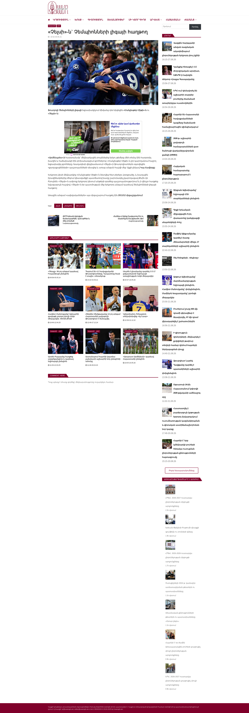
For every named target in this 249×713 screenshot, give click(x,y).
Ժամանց (189, 20)
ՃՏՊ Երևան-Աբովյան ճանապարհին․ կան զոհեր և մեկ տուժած (76, 218)
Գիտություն (95, 20)
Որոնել (195, 27)
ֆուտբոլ (80, 206)
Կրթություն (60, 20)
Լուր (58, 26)
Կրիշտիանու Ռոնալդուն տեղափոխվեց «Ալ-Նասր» (135, 315)
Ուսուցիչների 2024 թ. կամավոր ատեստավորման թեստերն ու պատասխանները (180, 587)
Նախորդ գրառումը (70, 223)
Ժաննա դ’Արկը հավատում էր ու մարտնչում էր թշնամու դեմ (128, 217)
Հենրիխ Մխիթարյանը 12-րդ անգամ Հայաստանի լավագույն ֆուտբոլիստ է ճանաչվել (102, 316)
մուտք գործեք (68, 382)
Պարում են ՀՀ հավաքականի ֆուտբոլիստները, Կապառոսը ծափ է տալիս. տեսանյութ (102, 273)
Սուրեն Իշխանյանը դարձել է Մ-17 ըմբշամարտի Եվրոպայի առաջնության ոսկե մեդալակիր (139, 273)
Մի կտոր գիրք (137, 20)
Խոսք (78, 20)
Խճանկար (99, 246)
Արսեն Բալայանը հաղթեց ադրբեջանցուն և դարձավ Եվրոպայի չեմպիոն (61, 359)
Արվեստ (155, 20)
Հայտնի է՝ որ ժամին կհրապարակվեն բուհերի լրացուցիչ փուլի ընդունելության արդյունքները (183, 649)
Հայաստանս (173, 20)
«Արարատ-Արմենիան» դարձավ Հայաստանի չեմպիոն (138, 358)
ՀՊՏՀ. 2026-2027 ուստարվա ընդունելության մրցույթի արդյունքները (178, 502)
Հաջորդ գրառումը (136, 221)
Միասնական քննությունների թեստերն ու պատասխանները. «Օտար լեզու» (180, 617)
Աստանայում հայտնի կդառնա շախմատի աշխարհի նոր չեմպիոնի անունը (102, 359)
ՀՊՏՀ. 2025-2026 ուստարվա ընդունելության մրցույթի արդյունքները (178, 557)
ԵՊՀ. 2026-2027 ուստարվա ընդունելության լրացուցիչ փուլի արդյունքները (181, 681)
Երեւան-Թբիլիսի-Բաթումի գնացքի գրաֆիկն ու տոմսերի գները (182, 530)
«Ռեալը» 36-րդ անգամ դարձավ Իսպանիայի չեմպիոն (63, 272)
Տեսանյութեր (116, 20)
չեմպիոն (68, 206)
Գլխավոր (52, 26)
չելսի (58, 206)
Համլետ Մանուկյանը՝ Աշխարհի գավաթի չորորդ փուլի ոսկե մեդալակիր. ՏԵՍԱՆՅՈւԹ (63, 316)
